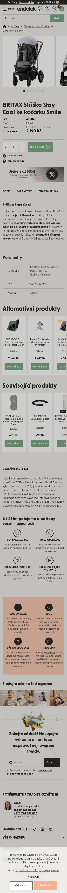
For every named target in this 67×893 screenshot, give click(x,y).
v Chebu (50, 653)
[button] (13, 363)
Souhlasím (46, 885)
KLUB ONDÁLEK (18, 614)
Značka (48, 191)
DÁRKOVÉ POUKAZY (18, 648)
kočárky (29, 506)
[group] (14, 345)
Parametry (24, 191)
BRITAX (33, 293)
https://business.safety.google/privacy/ (37, 870)
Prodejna (49, 648)
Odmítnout (21, 885)
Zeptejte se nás (15, 161)
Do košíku (37, 147)
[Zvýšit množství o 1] (22, 147)
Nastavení (33, 876)
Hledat (57, 18)
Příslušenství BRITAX (39, 274)
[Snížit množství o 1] (5, 147)
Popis (6, 191)
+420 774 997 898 (25, 813)
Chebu (50, 581)
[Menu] (9, 9)
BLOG (49, 614)
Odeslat (52, 762)
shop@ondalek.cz (25, 810)
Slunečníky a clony (39, 267)
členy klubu (14, 545)
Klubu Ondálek (26, 2)
